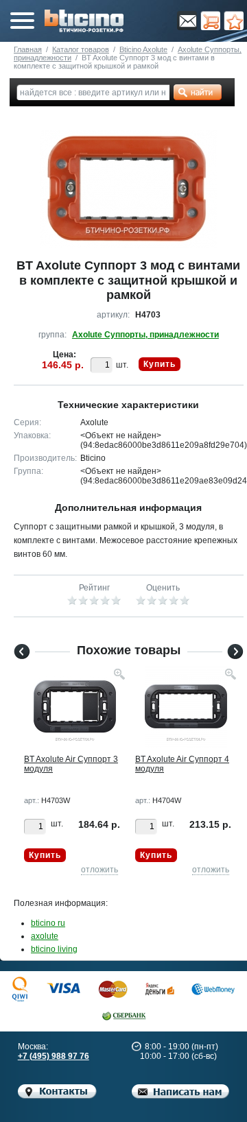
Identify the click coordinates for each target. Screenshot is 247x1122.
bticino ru (48, 923)
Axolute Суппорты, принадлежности (145, 334)
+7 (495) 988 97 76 (53, 1056)
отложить (99, 869)
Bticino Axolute (143, 49)
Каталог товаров (80, 49)
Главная (28, 49)
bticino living (54, 949)
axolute (44, 936)
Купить (159, 364)
